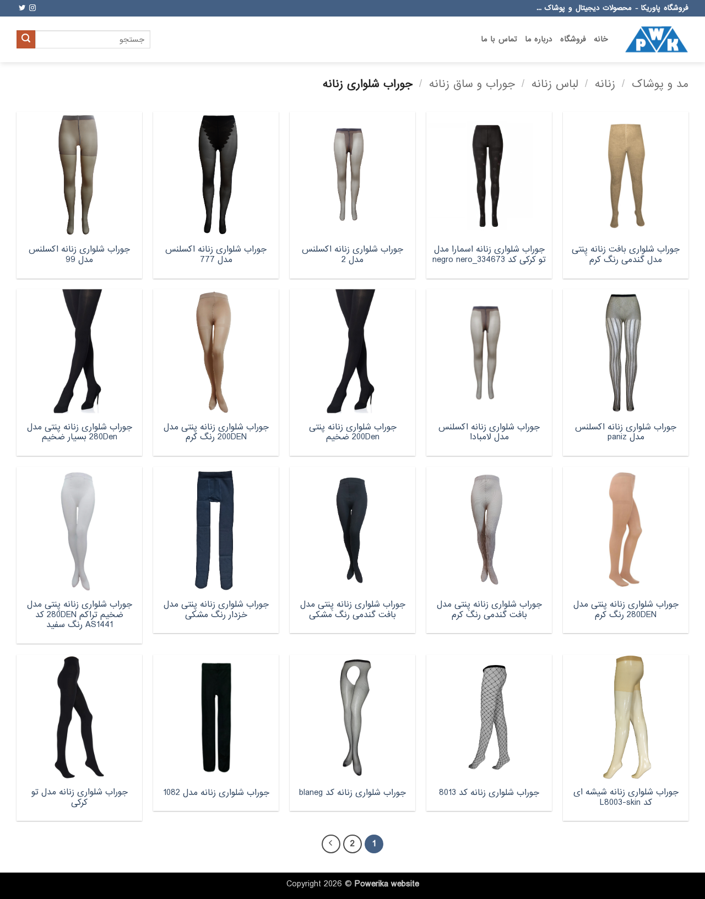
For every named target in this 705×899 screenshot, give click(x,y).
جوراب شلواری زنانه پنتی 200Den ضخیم (353, 432)
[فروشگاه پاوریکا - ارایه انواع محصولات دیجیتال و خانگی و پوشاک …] (656, 39)
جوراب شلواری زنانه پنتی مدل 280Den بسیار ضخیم (79, 432)
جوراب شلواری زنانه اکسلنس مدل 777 (216, 254)
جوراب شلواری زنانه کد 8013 (489, 793)
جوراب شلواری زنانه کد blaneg (352, 793)
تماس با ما (499, 39)
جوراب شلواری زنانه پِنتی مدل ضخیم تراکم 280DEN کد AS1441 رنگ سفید (79, 615)
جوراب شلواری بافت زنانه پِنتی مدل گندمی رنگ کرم (626, 254)
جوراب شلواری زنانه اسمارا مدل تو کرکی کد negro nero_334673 (489, 254)
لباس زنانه (555, 83)
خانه (601, 39)
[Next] (331, 844)
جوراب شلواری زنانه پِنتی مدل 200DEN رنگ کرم (216, 432)
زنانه (605, 83)
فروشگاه (573, 39)
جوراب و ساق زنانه (472, 83)
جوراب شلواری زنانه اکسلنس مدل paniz (625, 432)
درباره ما (538, 39)
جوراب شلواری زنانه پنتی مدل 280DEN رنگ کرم (626, 610)
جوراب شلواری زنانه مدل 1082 (216, 793)
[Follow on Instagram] (32, 8)
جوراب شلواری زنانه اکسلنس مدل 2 (352, 254)
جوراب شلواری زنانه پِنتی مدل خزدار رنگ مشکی (216, 610)
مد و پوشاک (660, 83)
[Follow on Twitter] (22, 8)
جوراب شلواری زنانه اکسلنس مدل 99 (79, 254)
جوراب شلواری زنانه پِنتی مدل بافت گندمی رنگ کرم (489, 610)
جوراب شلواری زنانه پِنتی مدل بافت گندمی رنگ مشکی (352, 610)
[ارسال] (26, 39)
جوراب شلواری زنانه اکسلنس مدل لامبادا (489, 432)
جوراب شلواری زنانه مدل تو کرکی (79, 797)
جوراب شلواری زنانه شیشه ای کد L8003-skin (626, 797)
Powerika (371, 884)
